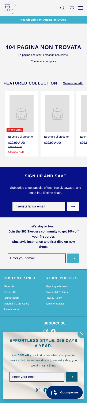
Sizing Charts (11, 297)
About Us (9, 286)
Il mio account (11, 309)
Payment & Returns (57, 292)
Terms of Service (55, 303)
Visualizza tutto (73, 83)
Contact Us (10, 292)
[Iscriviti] (73, 206)
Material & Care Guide (16, 303)
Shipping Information (57, 286)
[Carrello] (71, 8)
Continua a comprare (43, 61)
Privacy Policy (54, 297)
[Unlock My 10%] (71, 377)
